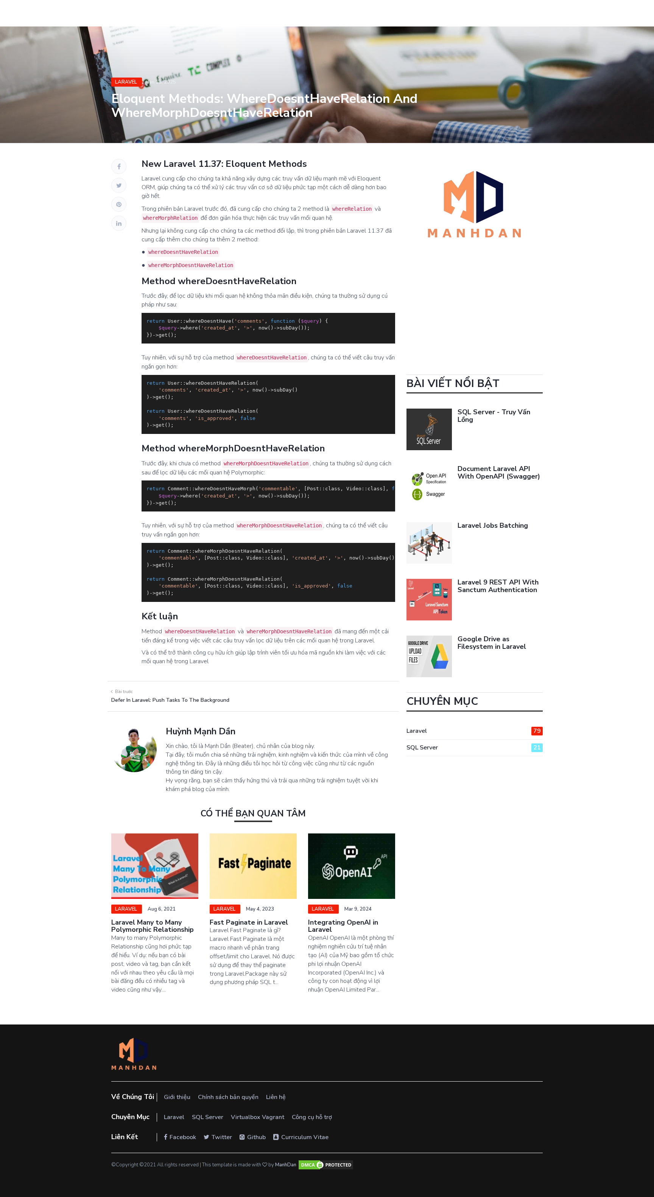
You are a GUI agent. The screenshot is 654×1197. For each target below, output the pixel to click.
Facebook (183, 1137)
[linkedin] (118, 223)
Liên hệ (276, 1097)
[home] (134, 1054)
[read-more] (154, 866)
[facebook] (118, 166)
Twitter (222, 1137)
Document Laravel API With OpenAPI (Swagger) (499, 472)
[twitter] (118, 185)
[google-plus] (118, 204)
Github (256, 1137)
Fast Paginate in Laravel (249, 922)
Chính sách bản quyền (228, 1097)
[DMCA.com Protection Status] (325, 1164)
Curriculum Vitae (305, 1137)
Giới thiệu (177, 1097)
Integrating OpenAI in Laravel (343, 926)
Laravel (126, 82)
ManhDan (285, 1164)
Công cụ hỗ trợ (312, 1117)
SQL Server (473, 747)
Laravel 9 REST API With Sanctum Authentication (498, 586)
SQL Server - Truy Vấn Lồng (494, 415)
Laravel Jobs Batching (493, 525)
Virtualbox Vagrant (257, 1117)
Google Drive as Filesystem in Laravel (492, 642)
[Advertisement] (474, 322)
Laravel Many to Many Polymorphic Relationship (152, 926)
